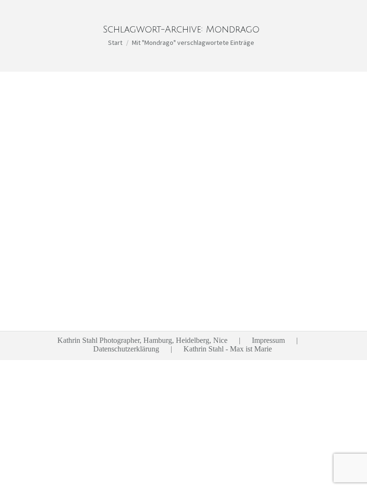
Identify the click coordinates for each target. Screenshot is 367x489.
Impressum (268, 340)
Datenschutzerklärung (126, 349)
